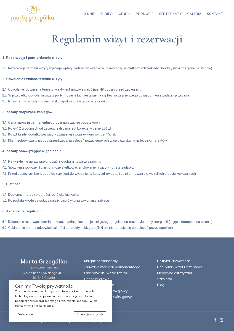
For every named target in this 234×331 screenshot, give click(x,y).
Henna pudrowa (96, 279)
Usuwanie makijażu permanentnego (112, 267)
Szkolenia (164, 279)
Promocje (145, 14)
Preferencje (25, 314)
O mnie (89, 14)
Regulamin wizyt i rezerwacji (179, 267)
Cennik (124, 14)
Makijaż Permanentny (43, 267)
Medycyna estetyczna (174, 273)
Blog (160, 285)
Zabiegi (106, 14)
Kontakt (215, 14)
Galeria (194, 14)
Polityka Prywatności (173, 261)
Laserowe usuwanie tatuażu (106, 273)
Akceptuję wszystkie (90, 314)
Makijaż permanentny (101, 261)
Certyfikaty (170, 14)
